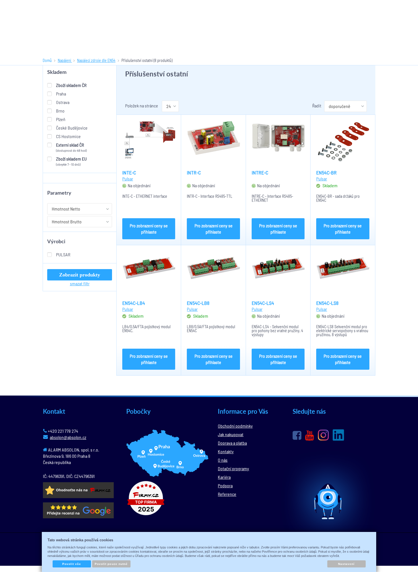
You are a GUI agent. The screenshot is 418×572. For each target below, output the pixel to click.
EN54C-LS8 (327, 303)
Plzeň (60, 119)
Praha (61, 93)
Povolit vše (71, 563)
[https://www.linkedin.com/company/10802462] (338, 435)
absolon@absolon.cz (68, 437)
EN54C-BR (326, 172)
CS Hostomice (68, 136)
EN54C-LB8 (198, 303)
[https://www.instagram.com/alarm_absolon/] (323, 435)
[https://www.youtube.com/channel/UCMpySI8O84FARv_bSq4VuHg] (309, 435)
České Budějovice (72, 127)
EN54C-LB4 (133, 303)
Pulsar (63, 254)
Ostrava (62, 102)
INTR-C (194, 172)
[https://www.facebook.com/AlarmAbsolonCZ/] (297, 435)
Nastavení (346, 563)
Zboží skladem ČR (71, 85)
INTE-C (129, 172)
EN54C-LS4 (263, 303)
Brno (60, 110)
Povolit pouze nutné (111, 563)
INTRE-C (260, 172)
